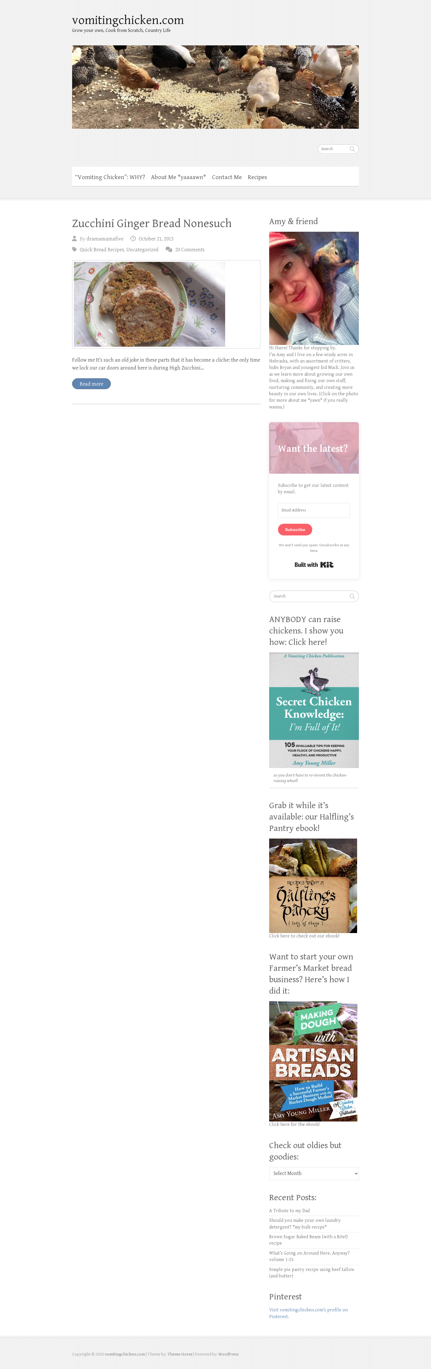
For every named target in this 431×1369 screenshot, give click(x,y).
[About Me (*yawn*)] (314, 235)
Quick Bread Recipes (102, 250)
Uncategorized (142, 250)
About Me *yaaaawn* (178, 177)
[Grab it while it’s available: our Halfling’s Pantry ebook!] (313, 841)
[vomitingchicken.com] (215, 83)
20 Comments (190, 250)
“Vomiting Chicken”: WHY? (110, 177)
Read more (91, 384)
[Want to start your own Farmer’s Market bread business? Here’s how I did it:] (313, 1004)
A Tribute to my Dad (289, 1211)
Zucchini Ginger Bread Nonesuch (152, 223)
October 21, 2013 (156, 239)
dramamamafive (104, 239)
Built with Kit (314, 564)
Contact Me (227, 177)
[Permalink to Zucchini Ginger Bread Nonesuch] (166, 304)
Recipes (257, 177)
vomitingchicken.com (128, 20)
